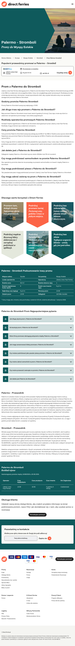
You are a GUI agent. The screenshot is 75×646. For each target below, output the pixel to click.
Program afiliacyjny (56, 598)
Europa (17, 58)
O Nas (28, 600)
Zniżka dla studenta (32, 603)
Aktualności (29, 598)
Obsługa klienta (5, 575)
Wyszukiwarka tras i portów (9, 580)
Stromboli (40, 58)
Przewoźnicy (5, 577)
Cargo (28, 577)
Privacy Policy (5, 616)
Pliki (2, 613)
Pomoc (3, 598)
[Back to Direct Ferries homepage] (15, 4)
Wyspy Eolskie (28, 58)
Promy (28, 575)
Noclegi (28, 572)
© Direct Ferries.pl (6, 632)
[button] (38, 319)
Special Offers (5, 582)
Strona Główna (6, 58)
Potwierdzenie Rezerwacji (58, 575)
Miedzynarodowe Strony (33, 616)
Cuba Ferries (30, 613)
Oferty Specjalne (6, 585)
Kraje (2, 572)
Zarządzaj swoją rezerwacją (59, 572)
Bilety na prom (5, 587)
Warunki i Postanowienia (8, 618)
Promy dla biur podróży (58, 600)
